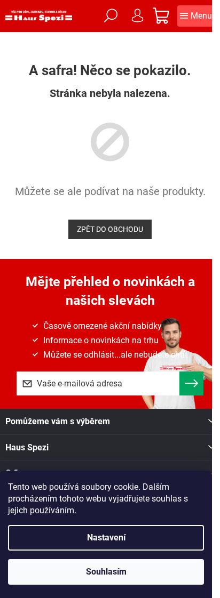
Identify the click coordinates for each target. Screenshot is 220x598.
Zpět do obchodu (110, 229)
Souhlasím (106, 572)
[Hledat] (110, 16)
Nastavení (106, 537)
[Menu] (196, 16)
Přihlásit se (191, 383)
